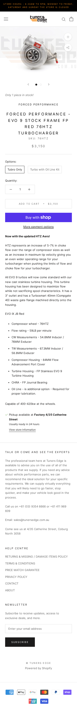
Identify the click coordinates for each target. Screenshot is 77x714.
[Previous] (28, 84)
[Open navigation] (6, 19)
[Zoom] (68, 37)
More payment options (38, 226)
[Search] (64, 19)
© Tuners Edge (38, 663)
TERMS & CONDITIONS (20, 563)
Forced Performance (38, 104)
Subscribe (20, 642)
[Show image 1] (36, 85)
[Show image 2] (41, 85)
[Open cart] (71, 19)
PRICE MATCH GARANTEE (22, 570)
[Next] (48, 84)
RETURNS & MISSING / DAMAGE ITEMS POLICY (36, 556)
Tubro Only (14, 169)
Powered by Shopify (38, 668)
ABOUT (10, 590)
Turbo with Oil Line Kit (44, 169)
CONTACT (11, 583)
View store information (22, 429)
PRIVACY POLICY (16, 576)
